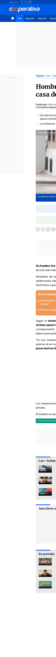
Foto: (40, 132)
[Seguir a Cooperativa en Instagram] (29, 2)
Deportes (42, 18)
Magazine (30, 18)
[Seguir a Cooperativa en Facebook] (22, 2)
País (20, 18)
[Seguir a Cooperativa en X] (26, 2)
